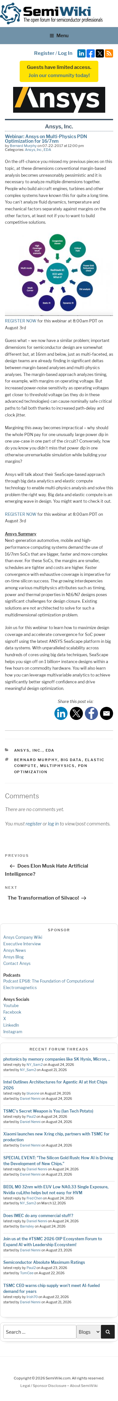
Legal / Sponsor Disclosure (43, 1385)
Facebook (12, 1012)
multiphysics (57, 765)
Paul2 (31, 1117)
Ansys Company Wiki (22, 937)
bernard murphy (36, 760)
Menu (62, 35)
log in (53, 823)
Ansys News (14, 950)
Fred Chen (34, 1198)
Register (44, 53)
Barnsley (27, 1226)
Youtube (11, 1005)
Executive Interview (22, 943)
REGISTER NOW (20, 320)
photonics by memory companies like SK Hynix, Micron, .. (56, 1059)
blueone (33, 1093)
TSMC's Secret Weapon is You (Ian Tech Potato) (48, 1111)
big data (71, 760)
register (34, 823)
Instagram (12, 1031)
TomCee (26, 1273)
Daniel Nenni (30, 1099)
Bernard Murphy (23, 145)
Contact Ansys (16, 963)
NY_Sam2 (35, 1065)
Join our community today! (59, 75)
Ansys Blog (13, 956)
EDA (47, 149)
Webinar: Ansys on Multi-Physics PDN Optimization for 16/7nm (46, 139)
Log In (65, 53)
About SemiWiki (84, 1385)
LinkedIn (11, 1025)
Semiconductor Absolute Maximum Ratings (44, 1262)
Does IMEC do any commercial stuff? (38, 1215)
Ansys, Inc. (33, 149)
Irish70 (32, 1297)
